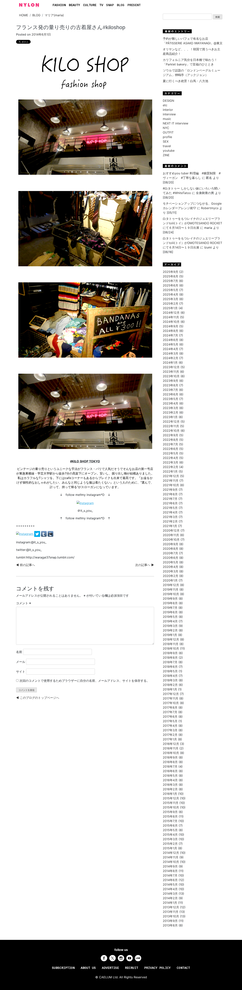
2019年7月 (170, 608)
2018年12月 (171, 639)
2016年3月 (170, 785)
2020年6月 (170, 558)
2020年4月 (170, 567)
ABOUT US (88, 968)
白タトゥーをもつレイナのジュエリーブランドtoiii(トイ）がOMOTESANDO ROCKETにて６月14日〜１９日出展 (192, 223)
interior (168, 110)
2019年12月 (171, 585)
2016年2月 (170, 789)
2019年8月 (170, 603)
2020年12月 (171, 530)
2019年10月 (171, 594)
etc (165, 105)
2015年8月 (170, 816)
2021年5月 (170, 508)
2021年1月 (170, 526)
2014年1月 (170, 903)
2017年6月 (170, 716)
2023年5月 (170, 399)
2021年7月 (170, 499)
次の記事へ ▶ (144, 565)
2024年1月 (170, 362)
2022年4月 (170, 458)
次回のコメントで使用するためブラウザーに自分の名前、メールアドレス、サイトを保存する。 (84, 681)
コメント (23, 603)
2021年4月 (170, 512)
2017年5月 (170, 721)
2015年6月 (170, 825)
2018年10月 (171, 648)
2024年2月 (170, 358)
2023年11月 (171, 371)
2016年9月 (170, 757)
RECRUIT (131, 968)
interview (169, 114)
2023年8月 (170, 385)
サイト (20, 671)
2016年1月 (170, 794)
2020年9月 (170, 544)
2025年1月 (170, 308)
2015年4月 (170, 834)
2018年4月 (170, 676)
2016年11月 (170, 748)
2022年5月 (170, 453)
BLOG (120, 5)
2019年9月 (170, 598)
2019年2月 (170, 630)
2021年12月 (171, 476)
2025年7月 (170, 281)
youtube (169, 150)
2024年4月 (170, 349)
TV (101, 5)
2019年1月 (170, 635)
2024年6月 (170, 340)
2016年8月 (170, 762)
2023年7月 (170, 390)
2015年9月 (170, 812)
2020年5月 (170, 562)
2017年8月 (170, 707)
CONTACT (183, 968)
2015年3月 (170, 839)
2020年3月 (170, 571)
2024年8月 (170, 331)
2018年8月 (170, 657)
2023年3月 (170, 408)
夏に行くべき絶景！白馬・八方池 (185, 81)
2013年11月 (170, 912)
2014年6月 (170, 880)
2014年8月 (170, 871)
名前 (19, 652)
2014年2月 (170, 898)
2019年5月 (170, 617)
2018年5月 (170, 671)
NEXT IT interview (175, 123)
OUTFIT (168, 132)
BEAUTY (74, 5)
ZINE (166, 155)
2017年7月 (170, 712)
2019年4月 (170, 621)
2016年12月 (171, 744)
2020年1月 (170, 580)
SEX (165, 141)
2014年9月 (170, 866)
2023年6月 (170, 394)
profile (167, 137)
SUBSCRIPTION (63, 968)
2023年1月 (170, 417)
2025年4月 (170, 294)
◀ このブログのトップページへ (37, 698)
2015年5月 (170, 830)
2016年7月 (170, 766)
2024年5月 (170, 344)
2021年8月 (170, 494)
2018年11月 (170, 644)
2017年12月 (171, 694)
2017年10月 (171, 703)
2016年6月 (170, 771)
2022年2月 (170, 467)
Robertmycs (209, 208)
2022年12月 (171, 421)
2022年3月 (170, 462)
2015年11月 (170, 803)
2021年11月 (170, 480)
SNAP (110, 5)
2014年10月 (171, 862)
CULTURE (89, 5)
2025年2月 (170, 303)
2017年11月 (170, 698)
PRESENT (134, 5)
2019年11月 (170, 589)
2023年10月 (171, 376)
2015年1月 (170, 848)
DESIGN (168, 100)
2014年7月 (170, 875)
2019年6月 (170, 612)
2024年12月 (171, 312)
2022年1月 (170, 471)
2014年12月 (171, 853)
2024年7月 (170, 335)
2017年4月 (170, 726)
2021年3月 (170, 517)
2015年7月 (170, 821)
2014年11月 (170, 857)
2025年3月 (170, 299)
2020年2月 (170, 576)
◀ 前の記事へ (25, 565)
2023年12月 (171, 367)
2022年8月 (170, 440)
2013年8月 (170, 925)
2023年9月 (170, 381)
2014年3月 (170, 893)
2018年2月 (170, 685)
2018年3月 (170, 680)
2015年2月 (170, 844)
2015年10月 (171, 807)
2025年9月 (170, 272)
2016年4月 (170, 780)
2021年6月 (170, 503)
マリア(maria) (54, 15)
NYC (166, 128)
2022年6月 (170, 449)
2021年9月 (170, 490)
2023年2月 (170, 412)
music (167, 119)
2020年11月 (171, 535)
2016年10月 (171, 753)
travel (167, 146)
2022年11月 (171, 426)
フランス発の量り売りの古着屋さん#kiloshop (70, 27)
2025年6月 (170, 285)
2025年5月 (170, 290)
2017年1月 (170, 739)
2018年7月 (170, 662)
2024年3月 (170, 353)
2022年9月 (170, 435)
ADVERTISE (110, 968)
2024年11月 (171, 317)
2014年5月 (170, 884)
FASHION (59, 5)
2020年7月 (170, 553)
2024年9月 (170, 326)
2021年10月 (171, 485)
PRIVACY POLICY (157, 968)
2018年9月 (170, 653)
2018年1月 (170, 689)
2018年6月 (170, 667)
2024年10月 (171, 322)
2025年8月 (170, 276)
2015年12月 (171, 798)
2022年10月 (171, 430)
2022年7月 (170, 444)
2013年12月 (171, 907)
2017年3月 (170, 730)
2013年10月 (171, 916)
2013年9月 (170, 921)
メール (20, 662)
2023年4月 (170, 403)
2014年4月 (170, 889)
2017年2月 (170, 735)
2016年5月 (170, 775)
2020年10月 (171, 539)
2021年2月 (170, 521)
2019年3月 (170, 626)
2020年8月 (170, 549)
